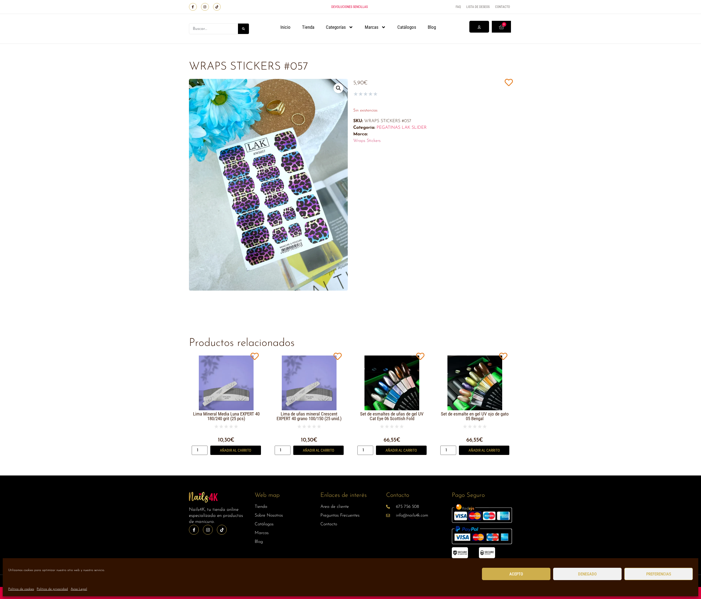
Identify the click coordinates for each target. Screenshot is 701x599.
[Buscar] (243, 29)
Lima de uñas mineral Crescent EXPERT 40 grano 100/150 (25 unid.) (309, 416)
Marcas (371, 27)
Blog (432, 27)
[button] (338, 88)
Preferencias (658, 574)
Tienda (308, 27)
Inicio (285, 27)
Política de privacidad (52, 589)
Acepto (516, 574)
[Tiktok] (217, 7)
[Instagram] (205, 7)
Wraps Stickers (367, 141)
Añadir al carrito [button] (235, 450)
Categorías (336, 27)
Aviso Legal (79, 589)
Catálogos (406, 27)
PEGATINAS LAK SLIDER (402, 127)
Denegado (587, 574)
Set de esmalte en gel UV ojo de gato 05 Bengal (475, 416)
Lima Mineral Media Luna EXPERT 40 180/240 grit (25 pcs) (226, 416)
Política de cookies (21, 589)
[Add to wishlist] (508, 82)
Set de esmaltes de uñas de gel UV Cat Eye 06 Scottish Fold (392, 416)
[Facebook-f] (193, 7)
